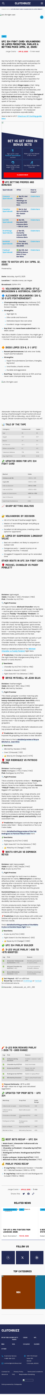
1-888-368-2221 (9, 1358)
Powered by (6, 268)
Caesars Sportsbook (7, 197)
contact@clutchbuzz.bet (12, 1363)
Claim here (35, 196)
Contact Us (6, 1371)
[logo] (23, 3)
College (26, 1344)
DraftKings (27, 981)
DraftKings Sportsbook (7, 232)
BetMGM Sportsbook (7, 242)
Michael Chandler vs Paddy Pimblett (18, 650)
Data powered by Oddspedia (12, 1384)
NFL (35, 1337)
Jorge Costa (11, 51)
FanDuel (38, 981)
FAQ (13, 1374)
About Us (5, 1374)
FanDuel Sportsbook (7, 251)
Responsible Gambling (27, 1374)
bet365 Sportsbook (7, 221)
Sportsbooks (6, 1337)
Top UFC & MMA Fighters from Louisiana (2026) (16, 1231)
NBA (2, 1344)
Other (3, 1349)
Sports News (15, 1338)
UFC (4, 36)
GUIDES (36, 1344)
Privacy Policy (18, 1371)
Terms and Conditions (35, 1371)
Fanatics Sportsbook (7, 210)
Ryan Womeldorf (10, 1236)
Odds (25, 1337)
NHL (13, 1344)
